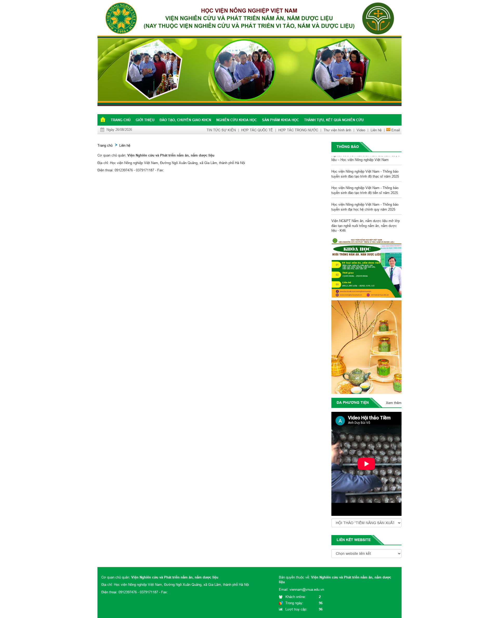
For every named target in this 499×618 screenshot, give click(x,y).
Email (395, 130)
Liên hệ (376, 130)
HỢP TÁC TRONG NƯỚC (298, 130)
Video (361, 130)
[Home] (306, 72)
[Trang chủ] (102, 119)
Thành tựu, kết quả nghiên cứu (334, 120)
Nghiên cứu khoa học (236, 120)
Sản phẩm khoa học (280, 120)
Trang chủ (120, 120)
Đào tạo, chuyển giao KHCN (185, 120)
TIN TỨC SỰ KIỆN (221, 130)
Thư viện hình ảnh (337, 130)
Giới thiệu (145, 120)
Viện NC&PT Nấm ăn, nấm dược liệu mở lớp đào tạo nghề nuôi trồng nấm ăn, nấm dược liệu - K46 (365, 219)
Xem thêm (394, 403)
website (362, 540)
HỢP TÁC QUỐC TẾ (257, 130)
